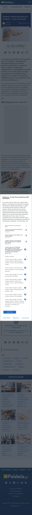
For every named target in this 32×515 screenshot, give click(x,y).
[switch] (25, 230)
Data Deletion (6, 317)
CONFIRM (10, 312)
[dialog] (16, 257)
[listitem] (16, 226)
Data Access (16, 317)
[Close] (28, 197)
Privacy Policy (25, 317)
